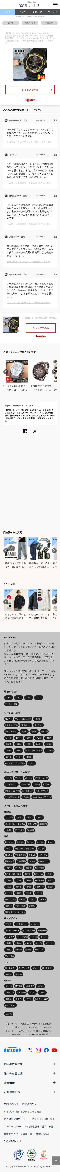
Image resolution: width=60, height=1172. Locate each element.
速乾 (39, 817)
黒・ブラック (24, 968)
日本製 (19, 887)
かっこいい (39, 949)
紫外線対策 (9, 861)
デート (9, 738)
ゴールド (18, 974)
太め (9, 868)
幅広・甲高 (39, 880)
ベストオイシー (33, 1027)
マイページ (52, 12)
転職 (38, 719)
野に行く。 (11, 1031)
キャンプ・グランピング (15, 763)
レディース (37, 12)
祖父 (32, 992)
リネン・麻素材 (28, 930)
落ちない (41, 848)
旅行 (29, 738)
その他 (26, 797)
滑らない (20, 842)
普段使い (28, 949)
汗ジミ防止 (19, 830)
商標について (43, 1133)
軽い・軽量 (39, 868)
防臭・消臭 (32, 824)
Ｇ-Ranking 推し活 (39, 1034)
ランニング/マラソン (33, 750)
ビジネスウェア (41, 778)
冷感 (19, 817)
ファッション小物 (12, 791)
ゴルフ (9, 757)
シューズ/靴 (25, 784)
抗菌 (9, 830)
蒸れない (30, 842)
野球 (29, 757)
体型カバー (39, 887)
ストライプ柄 (22, 937)
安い (32, 899)
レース (44, 937)
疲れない (40, 842)
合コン (19, 738)
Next (54, 371)
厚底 (19, 893)
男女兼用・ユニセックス (15, 912)
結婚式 (39, 744)
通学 (19, 744)
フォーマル (9, 956)
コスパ (9, 906)
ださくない (43, 855)
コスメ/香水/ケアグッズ (42, 797)
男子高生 (18, 986)
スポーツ (8, 750)
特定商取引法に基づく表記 (39, 1126)
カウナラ (23, 1031)
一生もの (22, 899)
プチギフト (9, 992)
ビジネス (8, 719)
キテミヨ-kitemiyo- (13, 406)
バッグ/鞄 (36, 784)
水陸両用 (43, 824)
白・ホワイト (10, 968)
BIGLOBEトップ (12, 1141)
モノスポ (48, 1027)
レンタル (8, 893)
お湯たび (47, 1024)
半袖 (19, 880)
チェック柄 (9, 937)
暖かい (50, 842)
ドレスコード (25, 725)
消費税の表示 (29, 1104)
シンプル (38, 943)
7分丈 (8, 887)
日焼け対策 (21, 861)
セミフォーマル (11, 725)
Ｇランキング (12, 1024)
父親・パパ (21, 992)
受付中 (11, 23)
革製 (9, 943)
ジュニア (8, 986)
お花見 (24, 731)
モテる (29, 893)
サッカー (18, 757)
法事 (49, 744)
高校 (39, 738)
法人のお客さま (13, 1073)
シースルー (35, 924)
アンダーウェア (11, 784)
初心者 (40, 986)
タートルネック (21, 924)
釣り (31, 763)
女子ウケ (38, 893)
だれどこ (25, 1024)
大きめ (32, 861)
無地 (19, 943)
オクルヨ (36, 1024)
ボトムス (28, 778)
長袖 (29, 880)
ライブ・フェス (11, 731)
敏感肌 (50, 887)
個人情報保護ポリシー (15, 1119)
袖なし (50, 880)
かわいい (28, 943)
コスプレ (8, 1014)
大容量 (29, 868)
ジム (19, 750)
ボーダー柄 (42, 930)
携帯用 (27, 874)
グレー (35, 968)
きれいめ (18, 949)
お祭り (34, 731)
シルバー (8, 974)
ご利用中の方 (12, 1092)
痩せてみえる (20, 855)
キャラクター (10, 1005)
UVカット (9, 817)
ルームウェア (27, 791)
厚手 (49, 874)
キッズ (22, 12)
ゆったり (18, 868)
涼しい (9, 848)
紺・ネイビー (47, 968)
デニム (9, 924)
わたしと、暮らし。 (14, 1027)
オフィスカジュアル (23, 719)
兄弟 (42, 992)
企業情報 (9, 1083)
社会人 (19, 999)
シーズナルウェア (12, 797)
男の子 (9, 999)
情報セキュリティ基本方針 (18, 1133)
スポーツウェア (42, 791)
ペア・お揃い (20, 906)
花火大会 (44, 731)
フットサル (49, 750)
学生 (29, 999)
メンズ (7, 12)
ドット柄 (34, 937)
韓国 (29, 887)
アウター (18, 778)
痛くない (32, 855)
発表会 (9, 744)
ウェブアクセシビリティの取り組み (22, 1111)
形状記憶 (30, 830)
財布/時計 (47, 784)
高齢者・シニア (41, 999)
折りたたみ (38, 874)
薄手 (9, 880)
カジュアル (49, 943)
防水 (29, 817)
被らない (8, 855)
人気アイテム (30, 23)
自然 (9, 949)
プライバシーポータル (43, 1119)
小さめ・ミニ (43, 861)
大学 (49, 738)
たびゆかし (46, 1031)
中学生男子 (29, 986)
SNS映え (32, 906)
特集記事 (49, 23)
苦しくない (9, 842)
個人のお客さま (13, 1064)
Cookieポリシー (12, 1126)
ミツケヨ (34, 1031)
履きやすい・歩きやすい (25, 848)
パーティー (38, 725)
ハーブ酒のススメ (20, 1034)
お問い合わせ (11, 1104)
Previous (5, 371)
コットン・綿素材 (12, 930)
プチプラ (42, 899)
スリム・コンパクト (13, 874)
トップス (8, 778)
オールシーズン (11, 704)
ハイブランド (10, 899)
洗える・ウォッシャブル (15, 824)
